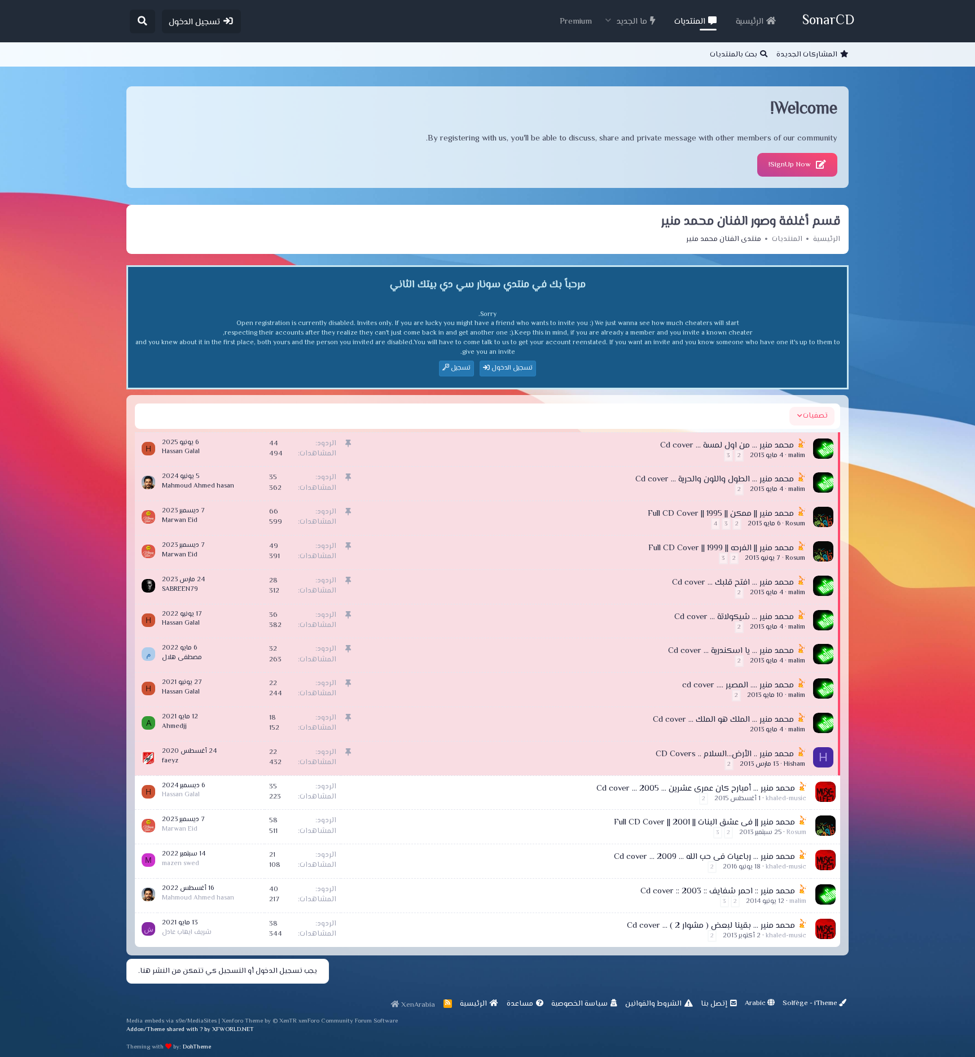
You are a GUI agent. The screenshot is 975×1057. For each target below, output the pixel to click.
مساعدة (520, 1004)
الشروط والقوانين (653, 1004)
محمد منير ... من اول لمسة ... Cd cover (727, 445)
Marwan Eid (179, 520)
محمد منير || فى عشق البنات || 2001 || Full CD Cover (704, 822)
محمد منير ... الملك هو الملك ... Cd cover (723, 719)
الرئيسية (749, 21)
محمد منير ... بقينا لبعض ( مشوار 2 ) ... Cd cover (711, 925)
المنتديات (689, 21)
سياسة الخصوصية (579, 1004)
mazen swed (180, 863)
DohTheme (197, 1047)
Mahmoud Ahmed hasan (198, 486)
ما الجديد (632, 21)
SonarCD (828, 21)
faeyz (170, 761)
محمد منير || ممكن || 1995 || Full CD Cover (721, 513)
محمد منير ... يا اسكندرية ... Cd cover (731, 650)
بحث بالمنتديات (733, 54)
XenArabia (417, 1005)
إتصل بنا (714, 1004)
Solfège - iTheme (811, 1003)
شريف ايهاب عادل (187, 932)
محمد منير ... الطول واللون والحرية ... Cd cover (714, 479)
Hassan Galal (181, 451)
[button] (608, 20)
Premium (576, 21)
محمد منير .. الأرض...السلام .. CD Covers (725, 754)
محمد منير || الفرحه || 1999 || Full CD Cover (721, 548)
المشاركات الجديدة (806, 54)
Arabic (756, 1003)
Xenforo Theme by (259, 1021)
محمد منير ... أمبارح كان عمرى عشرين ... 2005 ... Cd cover (695, 788)
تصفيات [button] (815, 416)
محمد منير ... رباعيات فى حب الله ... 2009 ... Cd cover (704, 856)
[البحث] (142, 21)
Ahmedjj (174, 726)
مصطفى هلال (182, 657)
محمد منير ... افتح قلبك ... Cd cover (733, 582)
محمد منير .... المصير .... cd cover (738, 685)
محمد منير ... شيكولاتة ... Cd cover (734, 617)
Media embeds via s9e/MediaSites (171, 1021)
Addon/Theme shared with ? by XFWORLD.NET (190, 1029)
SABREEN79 (180, 589)
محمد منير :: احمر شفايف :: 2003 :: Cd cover (717, 891)
